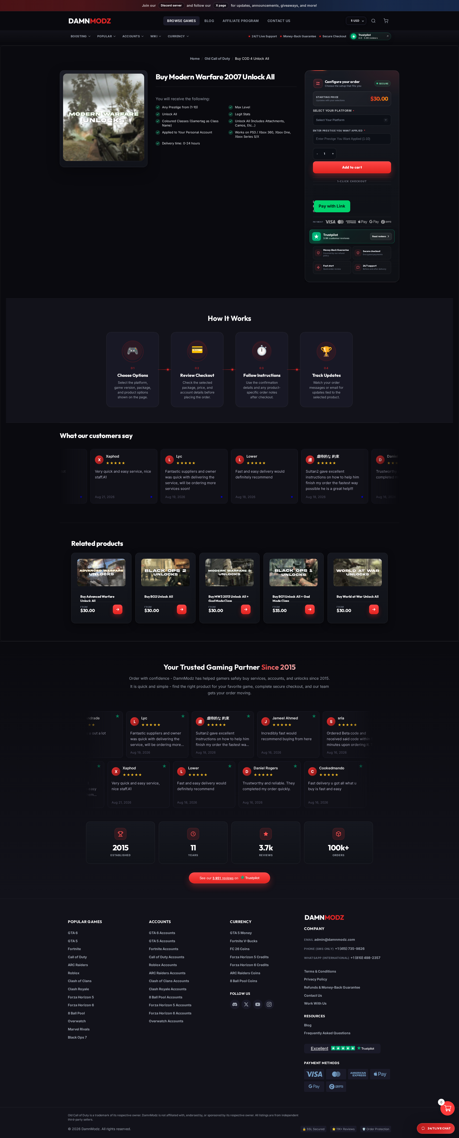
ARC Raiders (78, 965)
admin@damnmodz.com (334, 939)
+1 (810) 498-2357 (365, 958)
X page (221, 5)
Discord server (171, 5)
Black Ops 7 (77, 1037)
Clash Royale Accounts (167, 989)
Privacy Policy (315, 979)
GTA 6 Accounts (162, 933)
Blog (209, 21)
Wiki (153, 36)
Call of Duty (77, 957)
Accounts (131, 36)
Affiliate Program (241, 21)
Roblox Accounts (163, 965)
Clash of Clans (80, 981)
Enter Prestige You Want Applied (339, 130)
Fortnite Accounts (163, 949)
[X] (246, 1004)
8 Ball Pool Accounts (165, 997)
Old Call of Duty (217, 58)
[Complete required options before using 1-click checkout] (352, 199)
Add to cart (352, 167)
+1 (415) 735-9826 (350, 949)
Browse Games (181, 21)
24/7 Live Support (264, 36)
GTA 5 (73, 941)
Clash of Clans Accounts (169, 981)
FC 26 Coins (240, 949)
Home (195, 58)
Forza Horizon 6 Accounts (170, 1013)
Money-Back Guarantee (299, 36)
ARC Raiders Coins (245, 973)
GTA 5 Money (241, 933)
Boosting (79, 36)
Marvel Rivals (79, 1029)
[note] (332, 252)
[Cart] (386, 21)
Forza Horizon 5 (81, 997)
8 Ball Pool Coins (243, 981)
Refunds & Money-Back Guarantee (332, 987)
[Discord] (235, 1004)
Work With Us (315, 1003)
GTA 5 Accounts (162, 941)
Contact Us (279, 21)
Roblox (73, 973)
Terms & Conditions (320, 971)
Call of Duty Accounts (166, 957)
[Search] (373, 21)
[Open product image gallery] (103, 117)
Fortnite (74, 949)
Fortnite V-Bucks (243, 941)
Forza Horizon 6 (81, 1005)
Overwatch (77, 1021)
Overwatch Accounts (166, 1021)
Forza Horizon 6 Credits (249, 965)
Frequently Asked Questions (327, 1033)
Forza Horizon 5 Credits (249, 957)
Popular (104, 36)
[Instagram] (269, 1004)
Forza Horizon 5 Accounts (170, 1005)
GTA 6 (73, 933)
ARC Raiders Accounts (167, 973)
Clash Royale (78, 989)
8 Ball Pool (76, 1013)
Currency (176, 36)
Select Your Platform (334, 110)
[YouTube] (257, 1004)
